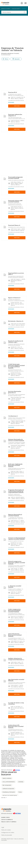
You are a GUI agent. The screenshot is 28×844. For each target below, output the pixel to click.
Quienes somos (5, 817)
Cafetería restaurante (8, 788)
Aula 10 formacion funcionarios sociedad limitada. (15, 635)
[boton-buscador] (25, 12)
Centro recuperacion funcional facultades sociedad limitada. (14, 610)
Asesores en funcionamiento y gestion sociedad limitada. (16, 538)
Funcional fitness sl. (14, 225)
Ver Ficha (16, 106)
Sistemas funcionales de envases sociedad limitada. (16, 440)
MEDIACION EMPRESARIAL (10, 795)
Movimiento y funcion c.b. (15, 321)
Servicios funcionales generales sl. (14, 392)
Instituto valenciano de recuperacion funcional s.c (16, 659)
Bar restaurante (7, 785)
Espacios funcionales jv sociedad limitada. (15, 515)
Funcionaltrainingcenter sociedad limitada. (15, 178)
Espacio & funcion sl (14, 297)
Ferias (20, 792)
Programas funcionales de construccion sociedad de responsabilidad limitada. (16, 491)
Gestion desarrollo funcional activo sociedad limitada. (15, 726)
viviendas (20, 781)
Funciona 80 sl (12, 92)
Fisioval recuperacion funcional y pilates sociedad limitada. (16, 563)
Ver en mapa (11, 102)
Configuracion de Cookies (7, 832)
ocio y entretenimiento (9, 781)
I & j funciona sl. (13, 416)
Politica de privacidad (6, 835)
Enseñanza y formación (9, 792)
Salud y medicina (7, 778)
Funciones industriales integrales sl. (15, 115)
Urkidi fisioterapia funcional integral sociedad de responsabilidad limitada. (16, 366)
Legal (2, 827)
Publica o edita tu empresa (8, 821)
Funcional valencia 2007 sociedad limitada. (15, 201)
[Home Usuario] (22, 3)
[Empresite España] (5, 3)
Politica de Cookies (6, 830)
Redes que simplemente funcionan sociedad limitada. (15, 465)
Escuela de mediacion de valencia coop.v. (15, 341)
